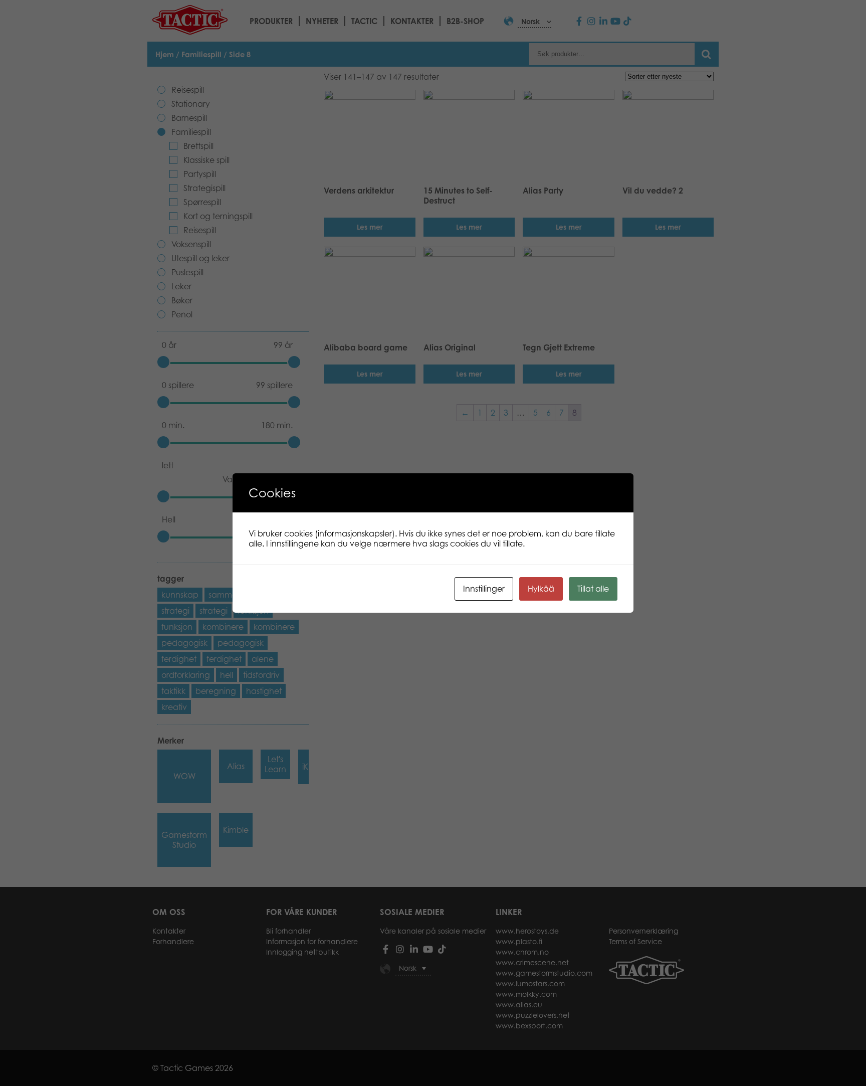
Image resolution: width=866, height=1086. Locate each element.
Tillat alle (593, 589)
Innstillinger (484, 589)
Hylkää (541, 589)
